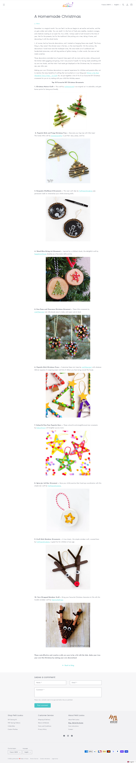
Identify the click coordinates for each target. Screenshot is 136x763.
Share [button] (38, 24)
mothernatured (69, 86)
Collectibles (11, 726)
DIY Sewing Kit (12, 719)
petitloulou (15, 758)
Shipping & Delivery (44, 719)
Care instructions (73, 726)
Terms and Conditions (44, 726)
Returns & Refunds (43, 723)
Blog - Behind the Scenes (75, 723)
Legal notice (55, 758)
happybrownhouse (40, 254)
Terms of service (34, 758)
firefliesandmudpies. (54, 486)
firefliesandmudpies (86, 191)
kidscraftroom (41, 428)
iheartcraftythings (57, 600)
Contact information (45, 758)
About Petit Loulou (73, 719)
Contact (70, 729)
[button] (4, 5)
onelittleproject (39, 312)
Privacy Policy (42, 729)
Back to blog (69, 665)
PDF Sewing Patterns (14, 723)
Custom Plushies (13, 729)
